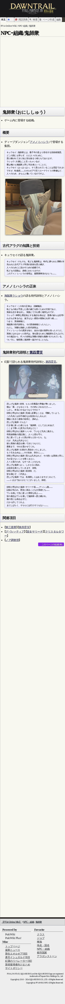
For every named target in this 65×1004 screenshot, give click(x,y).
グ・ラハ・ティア (15, 531)
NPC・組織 (28, 922)
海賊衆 (8, 295)
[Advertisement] (32, 70)
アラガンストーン (47, 956)
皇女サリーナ (35, 531)
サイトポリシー (14, 968)
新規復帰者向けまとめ (17, 964)
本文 (3, 19)
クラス (40, 934)
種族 (39, 941)
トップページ (12, 946)
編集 (58, 19)
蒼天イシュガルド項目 (17, 957)
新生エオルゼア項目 (16, 953)
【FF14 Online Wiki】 (11, 922)
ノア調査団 (12, 540)
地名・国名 (43, 945)
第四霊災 (36, 352)
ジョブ (40, 938)
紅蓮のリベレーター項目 (19, 960)
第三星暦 (11, 527)
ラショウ (17, 295)
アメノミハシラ (39, 142)
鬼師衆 (39, 922)
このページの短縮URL (52, 544)
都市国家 (42, 952)
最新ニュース (12, 949)
